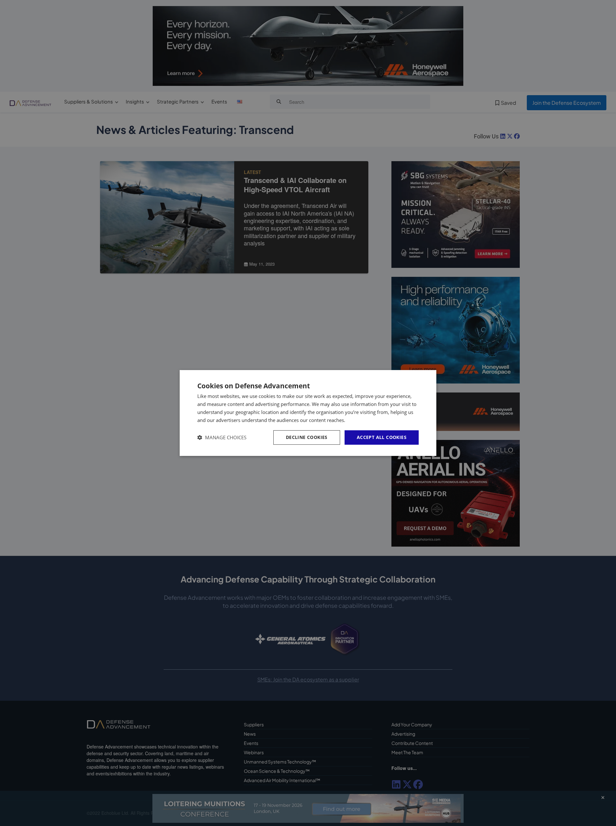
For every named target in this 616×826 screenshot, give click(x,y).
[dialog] (308, 413)
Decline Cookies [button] (307, 437)
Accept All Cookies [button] (381, 437)
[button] (221, 438)
